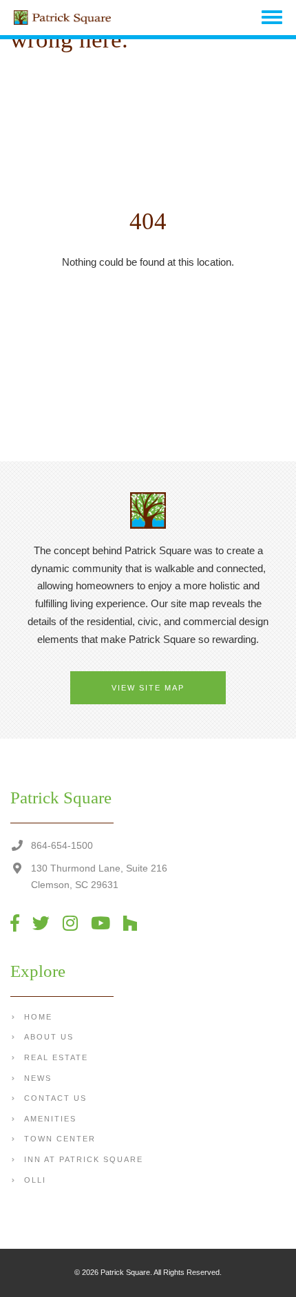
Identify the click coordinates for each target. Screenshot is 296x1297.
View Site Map (148, 688)
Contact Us (55, 1098)
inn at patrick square (83, 1159)
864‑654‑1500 (62, 845)
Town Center (60, 1139)
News (38, 1078)
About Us (49, 1037)
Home (38, 1017)
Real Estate (56, 1057)
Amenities (50, 1119)
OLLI (35, 1180)
